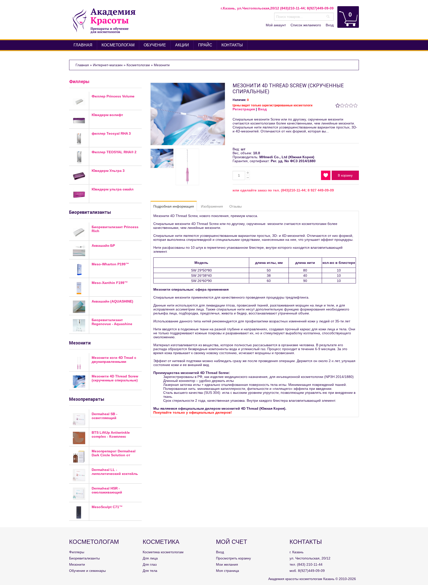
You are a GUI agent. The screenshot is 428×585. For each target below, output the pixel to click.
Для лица (150, 558)
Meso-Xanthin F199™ (110, 283)
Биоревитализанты (84, 558)
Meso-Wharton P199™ (110, 264)
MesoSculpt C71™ (107, 507)
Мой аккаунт (276, 25)
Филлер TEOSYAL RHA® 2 (114, 152)
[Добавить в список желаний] (325, 175)
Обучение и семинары (87, 571)
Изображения (212, 206)
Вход (330, 25)
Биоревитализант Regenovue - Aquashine (112, 322)
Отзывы (235, 206)
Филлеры (79, 81)
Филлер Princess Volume (113, 96)
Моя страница (227, 571)
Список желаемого (306, 25)
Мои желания (227, 564)
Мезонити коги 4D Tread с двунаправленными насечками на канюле (114, 362)
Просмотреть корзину (233, 558)
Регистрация (244, 109)
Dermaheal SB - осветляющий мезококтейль (104, 418)
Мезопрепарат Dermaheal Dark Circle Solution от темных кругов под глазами (113, 457)
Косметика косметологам (163, 552)
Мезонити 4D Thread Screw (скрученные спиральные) (115, 378)
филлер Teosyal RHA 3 (111, 133)
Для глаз (150, 564)
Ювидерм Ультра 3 (108, 171)
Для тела (150, 571)
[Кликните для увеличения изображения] (187, 114)
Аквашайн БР (103, 245)
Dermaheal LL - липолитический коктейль (115, 472)
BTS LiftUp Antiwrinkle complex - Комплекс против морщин (111, 436)
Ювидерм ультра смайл (113, 189)
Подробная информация (173, 206)
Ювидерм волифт (107, 115)
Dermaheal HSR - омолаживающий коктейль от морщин (110, 492)
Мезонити (77, 564)
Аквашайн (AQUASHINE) (112, 301)
